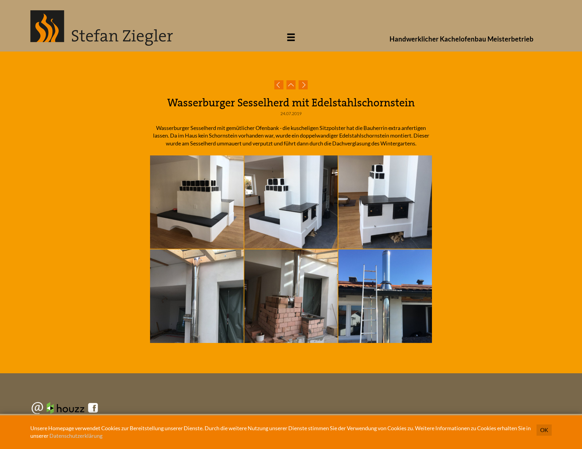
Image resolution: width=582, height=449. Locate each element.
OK (544, 430)
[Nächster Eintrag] (303, 84)
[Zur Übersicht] (291, 84)
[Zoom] (197, 202)
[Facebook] (92, 409)
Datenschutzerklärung (75, 435)
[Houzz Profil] (65, 409)
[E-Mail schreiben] (37, 409)
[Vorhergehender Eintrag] (278, 84)
